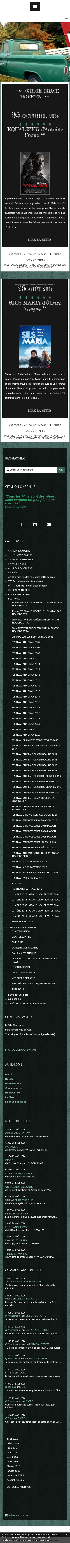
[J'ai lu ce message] (66, 1534)
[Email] (35, 6)
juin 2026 (12, 1448)
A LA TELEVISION (21, 931)
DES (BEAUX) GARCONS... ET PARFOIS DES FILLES (34, 960)
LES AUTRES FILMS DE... (24, 972)
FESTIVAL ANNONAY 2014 (26, 680)
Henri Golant (12, 1092)
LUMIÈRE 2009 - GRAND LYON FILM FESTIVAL (36, 905)
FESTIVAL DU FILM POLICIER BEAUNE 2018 (34, 765)
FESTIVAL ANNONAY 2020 (26, 713)
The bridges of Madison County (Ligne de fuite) (30, 1034)
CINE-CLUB (17, 942)
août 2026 (12, 1439)
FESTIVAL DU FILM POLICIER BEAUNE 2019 (34, 770)
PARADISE (11, 1146)
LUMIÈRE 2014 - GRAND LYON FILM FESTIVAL (36, 916)
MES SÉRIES (14, 999)
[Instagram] (35, 524)
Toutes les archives (18, 1487)
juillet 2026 (13, 1443)
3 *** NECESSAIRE (18, 564)
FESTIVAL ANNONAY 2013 (26, 674)
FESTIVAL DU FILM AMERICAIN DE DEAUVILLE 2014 (36, 747)
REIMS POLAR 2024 (22, 921)
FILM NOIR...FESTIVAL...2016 (27, 888)
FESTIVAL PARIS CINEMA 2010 (28, 878)
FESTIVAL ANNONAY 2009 (26, 653)
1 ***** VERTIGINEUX (20, 555)
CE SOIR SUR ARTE (16, 1213)
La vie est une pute (18, 995)
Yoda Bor (10, 1281)
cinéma (48, 264)
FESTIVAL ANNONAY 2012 (26, 669)
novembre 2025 (15, 1480)
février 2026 (13, 1466)
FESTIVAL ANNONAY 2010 (26, 658)
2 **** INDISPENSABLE (20, 559)
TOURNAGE (18, 989)
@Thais (9, 1418)
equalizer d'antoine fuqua (27, 264)
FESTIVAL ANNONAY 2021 (26, 718)
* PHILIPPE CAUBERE (19, 550)
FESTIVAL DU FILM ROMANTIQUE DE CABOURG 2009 (33, 808)
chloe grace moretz (41, 267)
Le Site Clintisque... (15, 1025)
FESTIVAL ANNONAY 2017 (26, 696)
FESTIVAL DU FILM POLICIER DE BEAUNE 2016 (36, 787)
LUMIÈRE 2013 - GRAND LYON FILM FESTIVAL (36, 910)
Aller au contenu (12, 3)
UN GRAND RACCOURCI (19, 1186)
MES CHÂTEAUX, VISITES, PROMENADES (33, 983)
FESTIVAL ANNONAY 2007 (26, 642)
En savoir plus (42, 1540)
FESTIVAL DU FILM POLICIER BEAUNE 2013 (34, 759)
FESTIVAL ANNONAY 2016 (26, 691)
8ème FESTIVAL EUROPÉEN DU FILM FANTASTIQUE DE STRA (36, 621)
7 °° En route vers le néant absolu (25, 581)
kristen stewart (26, 438)
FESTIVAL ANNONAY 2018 (26, 702)
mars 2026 (13, 1461)
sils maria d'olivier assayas (27, 435)
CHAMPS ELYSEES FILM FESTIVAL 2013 (32, 636)
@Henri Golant (13, 1358)
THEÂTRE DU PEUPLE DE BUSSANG (27, 1003)
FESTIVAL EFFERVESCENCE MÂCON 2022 (34, 847)
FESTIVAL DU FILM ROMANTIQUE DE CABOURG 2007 (33, 799)
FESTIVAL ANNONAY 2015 (26, 685)
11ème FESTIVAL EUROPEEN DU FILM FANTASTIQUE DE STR (37, 612)
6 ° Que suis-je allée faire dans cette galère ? (31, 577)
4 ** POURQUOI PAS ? (35, 254)
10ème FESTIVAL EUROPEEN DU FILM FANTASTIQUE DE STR (37, 604)
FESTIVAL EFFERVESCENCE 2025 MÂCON (34, 836)
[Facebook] (21, 524)
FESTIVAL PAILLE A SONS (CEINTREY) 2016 (35, 872)
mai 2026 (12, 1452)
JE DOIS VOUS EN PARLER (22, 927)
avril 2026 (12, 1457)
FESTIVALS (14, 598)
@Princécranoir (13, 1315)
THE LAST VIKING (16, 1253)
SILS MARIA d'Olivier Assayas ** (35, 306)
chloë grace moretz (50, 438)
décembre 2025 (15, 1475)
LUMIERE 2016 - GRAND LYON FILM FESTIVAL (36, 899)
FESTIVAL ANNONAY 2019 (26, 707)
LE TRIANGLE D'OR (17, 1226)
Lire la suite (39, 239)
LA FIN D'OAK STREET (18, 1173)
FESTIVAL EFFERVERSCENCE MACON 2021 (34, 814)
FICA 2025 (17, 883)
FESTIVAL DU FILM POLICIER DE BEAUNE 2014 (36, 776)
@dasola (10, 1387)
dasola (8, 1298)
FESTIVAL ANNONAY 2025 (26, 734)
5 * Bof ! (12, 572)
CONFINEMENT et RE (19, 590)
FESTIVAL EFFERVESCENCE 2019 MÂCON (34, 826)
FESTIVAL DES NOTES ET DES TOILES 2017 (35, 740)
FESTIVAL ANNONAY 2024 (26, 729)
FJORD (9, 1160)
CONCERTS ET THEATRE (25, 947)
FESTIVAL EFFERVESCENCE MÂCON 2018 (34, 842)
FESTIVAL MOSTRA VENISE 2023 (29, 867)
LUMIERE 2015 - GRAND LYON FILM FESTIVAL (36, 894)
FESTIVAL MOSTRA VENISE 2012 (29, 861)
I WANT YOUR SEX (16, 1240)
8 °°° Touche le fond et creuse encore (28, 585)
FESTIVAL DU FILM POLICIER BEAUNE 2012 (34, 754)
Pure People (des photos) (18, 1029)
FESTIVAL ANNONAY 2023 (26, 724)
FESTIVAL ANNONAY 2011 (26, 664)
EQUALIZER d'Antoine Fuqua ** (35, 132)
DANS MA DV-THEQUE (24, 953)
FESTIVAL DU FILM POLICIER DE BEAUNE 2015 (36, 781)
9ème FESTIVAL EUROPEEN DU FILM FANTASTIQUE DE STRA (36, 630)
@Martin (9, 1372)
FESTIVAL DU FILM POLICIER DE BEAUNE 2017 (36, 792)
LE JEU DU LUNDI (21, 967)
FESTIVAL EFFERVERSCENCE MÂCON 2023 (34, 820)
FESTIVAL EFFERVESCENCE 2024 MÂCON (34, 831)
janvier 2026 (13, 1471)
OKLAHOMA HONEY (17, 1133)
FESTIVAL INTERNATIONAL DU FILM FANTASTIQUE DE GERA (36, 854)
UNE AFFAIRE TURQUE (19, 1200)
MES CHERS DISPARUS (24, 978)
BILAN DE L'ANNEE (21, 937)
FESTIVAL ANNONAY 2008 (26, 647)
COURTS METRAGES (19, 594)
